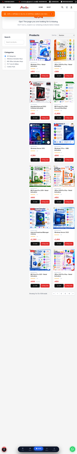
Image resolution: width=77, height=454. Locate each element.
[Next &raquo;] (73, 293)
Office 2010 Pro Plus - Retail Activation (63, 65)
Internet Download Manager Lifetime (40, 233)
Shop (49, 7)
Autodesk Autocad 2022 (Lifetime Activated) (38, 107)
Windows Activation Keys (15, 59)
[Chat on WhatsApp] (72, 449)
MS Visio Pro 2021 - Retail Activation (39, 275)
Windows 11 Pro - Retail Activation (38, 65)
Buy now (45, 76)
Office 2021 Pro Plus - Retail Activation (63, 275)
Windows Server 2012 (38, 148)
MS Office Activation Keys (15, 61)
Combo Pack (11, 66)
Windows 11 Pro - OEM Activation (61, 149)
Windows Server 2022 (61, 232)
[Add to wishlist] (48, 58)
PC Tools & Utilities (13, 64)
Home (41, 7)
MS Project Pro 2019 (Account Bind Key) (60, 107)
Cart (36, 76)
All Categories (11, 56)
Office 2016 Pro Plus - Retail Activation (63, 191)
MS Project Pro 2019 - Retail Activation (39, 191)
